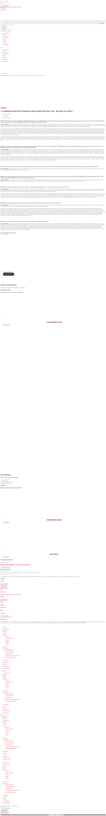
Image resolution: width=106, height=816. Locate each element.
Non (52, 814)
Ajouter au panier (9, 274)
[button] (53, 47)
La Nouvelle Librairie (4, 615)
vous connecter (9, 287)
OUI (49, 814)
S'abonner (2, 605)
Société (4, 40)
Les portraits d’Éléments (10, 657)
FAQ (1, 589)
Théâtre (7, 643)
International (5, 37)
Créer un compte (4, 813)
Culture (4, 38)
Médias (7, 641)
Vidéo (1, 609)
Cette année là (8, 653)
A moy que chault (9, 638)
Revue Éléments (3, 599)
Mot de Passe (3, 807)
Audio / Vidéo (6, 44)
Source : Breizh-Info (4, 234)
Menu (1, 10)
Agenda (4, 664)
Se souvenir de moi (6, 808)
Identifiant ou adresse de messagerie (8, 805)
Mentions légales (4, 584)
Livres (1, 602)
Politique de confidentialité (58, 814)
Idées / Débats (6, 33)
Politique (5, 35)
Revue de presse (4, 588)
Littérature (7, 640)
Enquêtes (5, 662)
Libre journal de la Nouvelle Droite (12, 655)
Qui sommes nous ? (4, 583)
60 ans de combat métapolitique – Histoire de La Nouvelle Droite (15, 564)
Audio (1, 611)
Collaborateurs (3, 587)
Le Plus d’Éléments (9, 649)
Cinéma (7, 636)
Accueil (2, 75)
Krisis (1, 601)
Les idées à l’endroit (9, 651)
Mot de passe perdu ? (5, 812)
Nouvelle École (3, 600)
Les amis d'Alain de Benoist (6, 617)
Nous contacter (3, 586)
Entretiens (5, 42)
